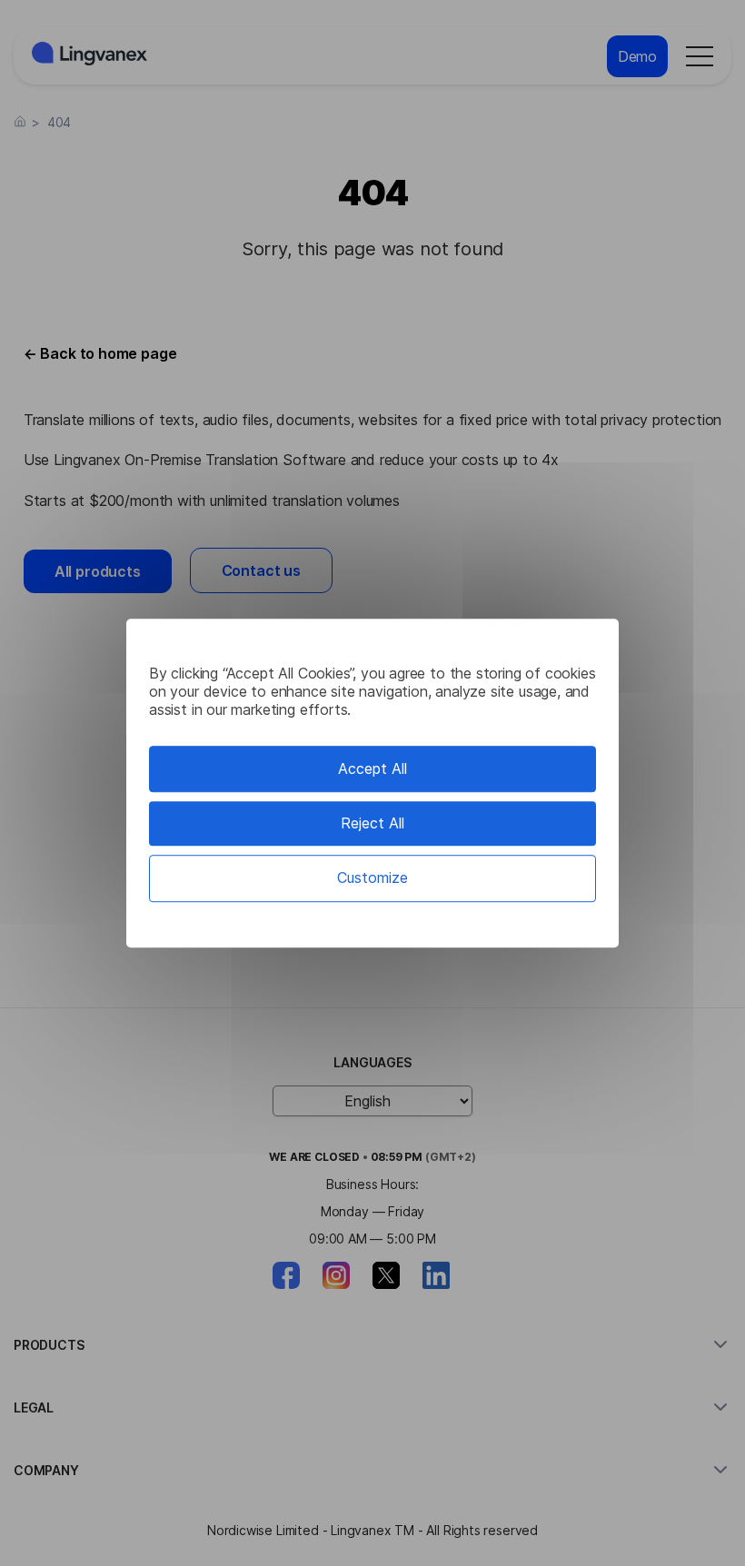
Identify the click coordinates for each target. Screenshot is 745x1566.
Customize (372, 878)
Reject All (372, 823)
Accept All (372, 768)
